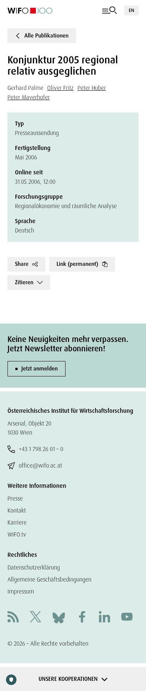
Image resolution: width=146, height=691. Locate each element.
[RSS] (13, 617)
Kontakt (16, 510)
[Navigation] (109, 10)
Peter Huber (91, 88)
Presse (15, 498)
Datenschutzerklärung (33, 567)
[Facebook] (82, 617)
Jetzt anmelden (39, 368)
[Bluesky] (58, 617)
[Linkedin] (104, 617)
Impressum (20, 591)
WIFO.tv (16, 534)
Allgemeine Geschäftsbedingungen (49, 579)
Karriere (17, 522)
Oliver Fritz (60, 88)
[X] (35, 617)
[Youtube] (127, 617)
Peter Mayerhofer (28, 97)
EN (131, 10)
